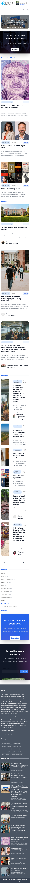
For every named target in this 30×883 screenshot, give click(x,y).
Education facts (17, 746)
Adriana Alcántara (11, 315)
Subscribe (24, 671)
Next (24, 562)
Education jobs (5, 754)
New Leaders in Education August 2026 (19, 849)
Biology (4, 600)
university (4, 751)
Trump (10, 751)
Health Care (6, 582)
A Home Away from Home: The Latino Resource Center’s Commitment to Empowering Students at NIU (19, 534)
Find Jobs (15, 49)
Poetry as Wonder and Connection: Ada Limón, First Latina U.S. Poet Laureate (19, 500)
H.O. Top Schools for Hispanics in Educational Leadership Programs (19, 765)
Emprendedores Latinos (19, 815)
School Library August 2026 (11, 189)
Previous (6, 562)
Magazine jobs (15, 749)
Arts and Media (5, 185)
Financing (5, 576)
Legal (4, 585)
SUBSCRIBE (22, 4)
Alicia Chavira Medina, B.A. (14, 365)
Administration (5, 142)
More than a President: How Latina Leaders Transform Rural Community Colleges (19, 828)
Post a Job (15, 638)
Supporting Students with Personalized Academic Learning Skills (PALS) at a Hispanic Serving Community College (19, 393)
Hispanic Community (7, 102)
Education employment (16, 754)
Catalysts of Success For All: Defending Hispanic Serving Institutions (11, 299)
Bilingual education (6, 746)
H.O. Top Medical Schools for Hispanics (19, 869)
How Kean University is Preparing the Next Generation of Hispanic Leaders (19, 776)
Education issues (6, 749)
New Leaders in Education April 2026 (18, 455)
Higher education (6, 743)
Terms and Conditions (7, 730)
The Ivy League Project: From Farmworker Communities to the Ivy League (19, 805)
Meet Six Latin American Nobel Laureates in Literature (19, 839)
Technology (6, 594)
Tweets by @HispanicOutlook (9, 606)
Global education (16, 743)
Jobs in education (18, 751)
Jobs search (23, 749)
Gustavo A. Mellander (12, 243)
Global (4, 573)
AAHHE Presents (6, 597)
